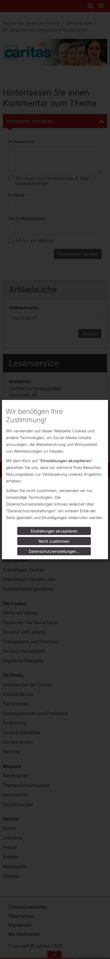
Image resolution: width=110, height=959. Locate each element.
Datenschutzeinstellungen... (54, 551)
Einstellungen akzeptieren (54, 531)
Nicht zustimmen (54, 541)
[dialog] (55, 479)
